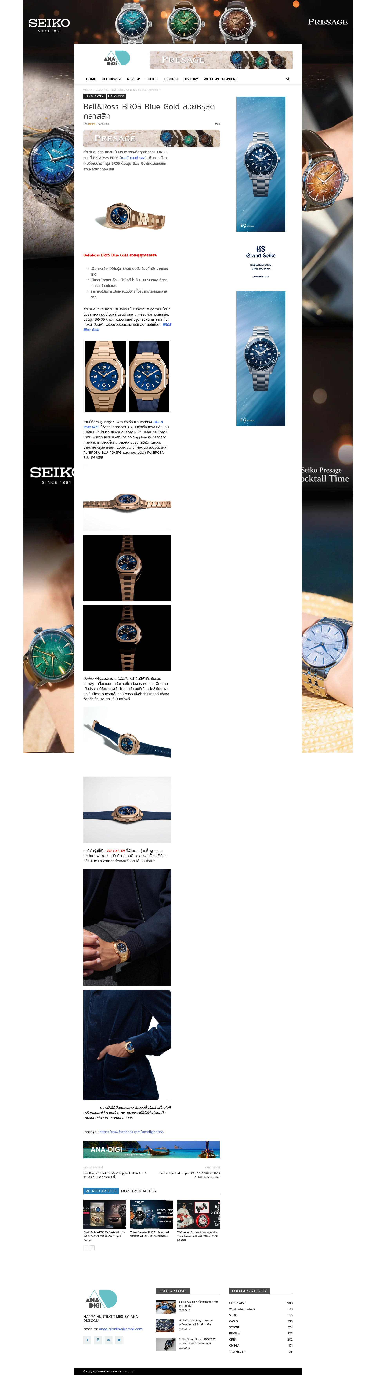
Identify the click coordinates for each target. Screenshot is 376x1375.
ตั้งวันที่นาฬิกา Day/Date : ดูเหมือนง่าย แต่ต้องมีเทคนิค (196, 1323)
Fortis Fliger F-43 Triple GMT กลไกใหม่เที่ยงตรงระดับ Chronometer (190, 1175)
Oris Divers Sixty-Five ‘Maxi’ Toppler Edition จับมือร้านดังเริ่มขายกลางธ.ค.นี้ (114, 1175)
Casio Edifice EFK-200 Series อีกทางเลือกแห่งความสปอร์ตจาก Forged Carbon (104, 1236)
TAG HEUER (237, 1351)
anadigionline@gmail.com (120, 1329)
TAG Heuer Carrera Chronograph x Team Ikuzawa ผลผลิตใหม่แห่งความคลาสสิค (197, 1236)
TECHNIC (170, 79)
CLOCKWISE (112, 79)
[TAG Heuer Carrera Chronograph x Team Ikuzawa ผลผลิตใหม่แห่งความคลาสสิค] (198, 1214)
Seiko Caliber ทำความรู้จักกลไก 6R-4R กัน (198, 1304)
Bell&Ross (116, 96)
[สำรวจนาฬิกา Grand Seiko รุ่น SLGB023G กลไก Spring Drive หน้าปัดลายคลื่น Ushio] (260, 261)
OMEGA (234, 1345)
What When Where (220, 79)
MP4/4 (91, 123)
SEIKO (233, 1315)
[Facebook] (87, 1340)
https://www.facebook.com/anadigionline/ (132, 1131)
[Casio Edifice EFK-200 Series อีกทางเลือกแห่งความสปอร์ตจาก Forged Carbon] (104, 1214)
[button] (288, 79)
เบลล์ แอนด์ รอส (133, 157)
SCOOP (152, 79)
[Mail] (108, 1340)
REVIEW (133, 79)
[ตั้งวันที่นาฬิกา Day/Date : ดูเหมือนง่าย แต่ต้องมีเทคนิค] (165, 1325)
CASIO (233, 1321)
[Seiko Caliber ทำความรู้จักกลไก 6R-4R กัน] (166, 1307)
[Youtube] (119, 1340)
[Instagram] (98, 1340)
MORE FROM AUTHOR (138, 1191)
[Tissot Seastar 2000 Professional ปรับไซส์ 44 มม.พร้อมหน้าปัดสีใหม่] (151, 1214)
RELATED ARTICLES (101, 1191)
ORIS (232, 1339)
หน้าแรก (87, 89)
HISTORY (190, 79)
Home (91, 79)
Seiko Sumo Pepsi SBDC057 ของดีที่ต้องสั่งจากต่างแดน (197, 1341)
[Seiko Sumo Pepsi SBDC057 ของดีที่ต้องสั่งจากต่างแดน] (166, 1344)
